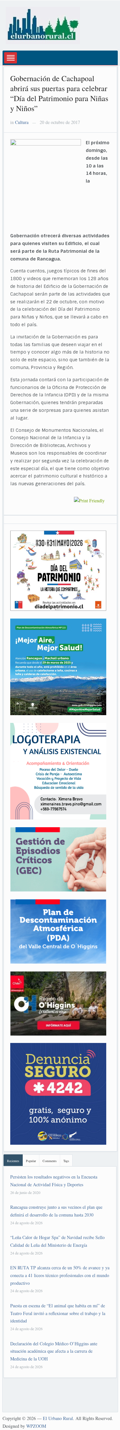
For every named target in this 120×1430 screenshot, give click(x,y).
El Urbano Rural (58, 1418)
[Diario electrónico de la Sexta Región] (43, 25)
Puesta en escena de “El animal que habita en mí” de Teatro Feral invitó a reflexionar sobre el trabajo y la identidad (57, 1313)
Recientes (13, 1161)
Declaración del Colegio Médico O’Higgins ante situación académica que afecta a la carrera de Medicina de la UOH (53, 1351)
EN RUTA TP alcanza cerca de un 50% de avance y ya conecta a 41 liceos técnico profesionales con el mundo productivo (59, 1275)
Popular (31, 1161)
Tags (66, 1161)
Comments (50, 1161)
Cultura (21, 122)
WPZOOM (36, 1426)
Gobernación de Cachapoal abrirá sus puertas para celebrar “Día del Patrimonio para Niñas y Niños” (59, 93)
